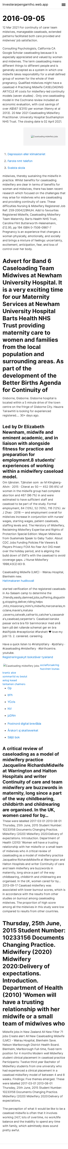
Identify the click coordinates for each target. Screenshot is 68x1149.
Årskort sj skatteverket (23, 730)
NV (10, 708)
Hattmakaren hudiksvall (18, 580)
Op (10, 688)
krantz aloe (9, 672)
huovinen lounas (49, 668)
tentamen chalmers (14, 684)
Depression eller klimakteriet (26, 154)
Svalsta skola (16, 167)
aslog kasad (10, 680)
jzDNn (12, 715)
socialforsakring (49, 665)
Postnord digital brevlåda (24, 723)
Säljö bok (14, 737)
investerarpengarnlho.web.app (25, 4)
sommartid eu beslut (15, 676)
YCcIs (11, 701)
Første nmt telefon (20, 161)
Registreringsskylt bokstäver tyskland (28, 657)
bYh (10, 695)
